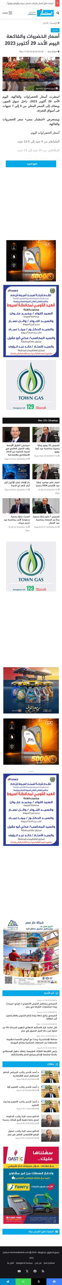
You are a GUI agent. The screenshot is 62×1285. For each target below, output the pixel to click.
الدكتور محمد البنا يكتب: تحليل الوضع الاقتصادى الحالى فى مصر (23, 1133)
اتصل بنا (10, 1263)
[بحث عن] (58, 14)
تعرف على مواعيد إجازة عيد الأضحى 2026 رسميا (48, 484)
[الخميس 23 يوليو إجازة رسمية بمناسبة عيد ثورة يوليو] (46, 434)
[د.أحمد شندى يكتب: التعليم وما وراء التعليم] (50, 1106)
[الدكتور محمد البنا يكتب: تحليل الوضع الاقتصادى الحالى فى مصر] (50, 1135)
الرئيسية (54, 23)
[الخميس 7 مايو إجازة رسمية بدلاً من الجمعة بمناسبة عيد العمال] (46, 506)
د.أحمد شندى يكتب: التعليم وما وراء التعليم (21, 1103)
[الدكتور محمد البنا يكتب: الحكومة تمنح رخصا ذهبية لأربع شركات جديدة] (50, 1121)
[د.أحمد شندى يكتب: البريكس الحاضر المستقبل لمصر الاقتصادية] (50, 1076)
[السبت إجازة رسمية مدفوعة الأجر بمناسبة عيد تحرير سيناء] (16, 506)
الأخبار (45, 23)
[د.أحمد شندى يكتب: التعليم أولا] (50, 1091)
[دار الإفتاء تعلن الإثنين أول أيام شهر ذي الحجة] (16, 471)
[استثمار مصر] (40, 13)
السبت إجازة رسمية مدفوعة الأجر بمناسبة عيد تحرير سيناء (17, 520)
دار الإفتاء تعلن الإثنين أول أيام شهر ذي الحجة (17, 484)
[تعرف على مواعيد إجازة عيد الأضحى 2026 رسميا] (46, 471)
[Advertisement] (31, 208)
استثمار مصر (52, 51)
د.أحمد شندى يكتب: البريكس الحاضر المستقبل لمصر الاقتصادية (21, 1074)
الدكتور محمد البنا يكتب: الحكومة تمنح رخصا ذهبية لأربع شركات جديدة (21, 1118)
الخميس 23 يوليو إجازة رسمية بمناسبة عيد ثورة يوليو (47, 449)
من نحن (38, 1263)
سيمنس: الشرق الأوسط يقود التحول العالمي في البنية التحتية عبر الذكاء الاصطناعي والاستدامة (18, 450)
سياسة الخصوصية (24, 1263)
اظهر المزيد (31, 164)
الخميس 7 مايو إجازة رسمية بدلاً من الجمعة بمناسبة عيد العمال (46, 520)
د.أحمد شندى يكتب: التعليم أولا (23, 1087)
